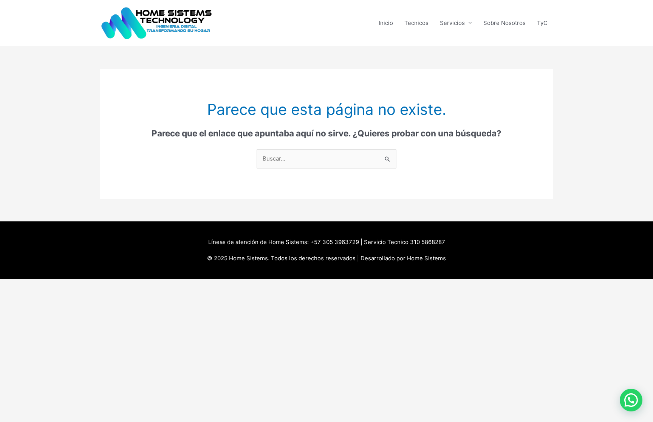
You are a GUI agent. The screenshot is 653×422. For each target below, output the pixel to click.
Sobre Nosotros (504, 22)
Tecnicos (416, 22)
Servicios (452, 22)
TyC (542, 22)
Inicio (386, 22)
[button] (631, 400)
